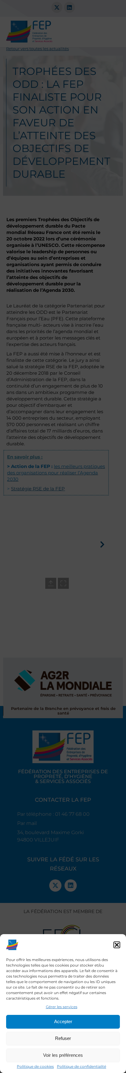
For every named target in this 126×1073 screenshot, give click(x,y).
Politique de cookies (35, 1066)
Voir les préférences (63, 1055)
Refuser (63, 1038)
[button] (117, 945)
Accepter (63, 1021)
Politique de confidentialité (81, 1066)
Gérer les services (61, 1006)
